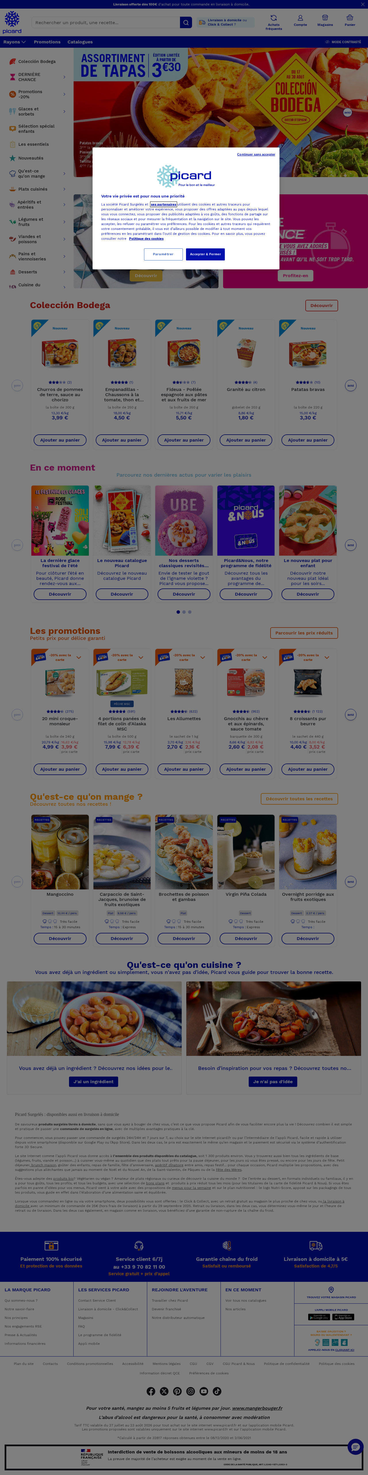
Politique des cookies (146, 239)
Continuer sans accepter (256, 154)
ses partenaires (163, 204)
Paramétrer (163, 254)
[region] (186, 208)
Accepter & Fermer (205, 254)
